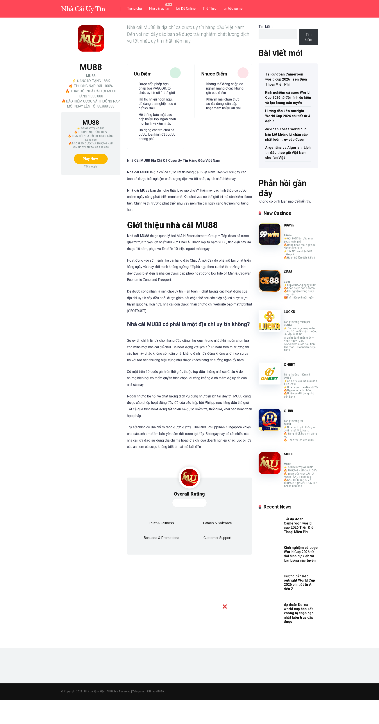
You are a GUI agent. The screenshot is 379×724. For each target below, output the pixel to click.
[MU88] (270, 473)
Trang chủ (134, 8)
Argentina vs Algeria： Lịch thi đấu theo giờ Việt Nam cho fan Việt (288, 153)
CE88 (288, 272)
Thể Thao (209, 8)
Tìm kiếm (265, 27)
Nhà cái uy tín (159, 8)
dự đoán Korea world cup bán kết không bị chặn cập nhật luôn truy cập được (286, 134)
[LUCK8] (270, 330)
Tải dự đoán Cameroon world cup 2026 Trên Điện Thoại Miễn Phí (286, 79)
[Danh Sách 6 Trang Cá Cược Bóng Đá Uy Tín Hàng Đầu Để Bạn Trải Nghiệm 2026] (83, 7)
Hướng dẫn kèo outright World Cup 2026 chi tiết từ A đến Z (288, 116)
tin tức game (233, 8)
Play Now (90, 159)
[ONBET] (270, 383)
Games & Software (217, 523)
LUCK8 (289, 312)
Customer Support (217, 538)
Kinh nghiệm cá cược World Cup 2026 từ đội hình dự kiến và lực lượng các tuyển (288, 97)
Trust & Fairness (161, 523)
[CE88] (270, 290)
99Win (289, 225)
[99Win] (270, 244)
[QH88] (270, 430)
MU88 (288, 454)
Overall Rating (189, 494)
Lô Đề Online (186, 8)
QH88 (288, 411)
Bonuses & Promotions (161, 538)
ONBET (289, 365)
